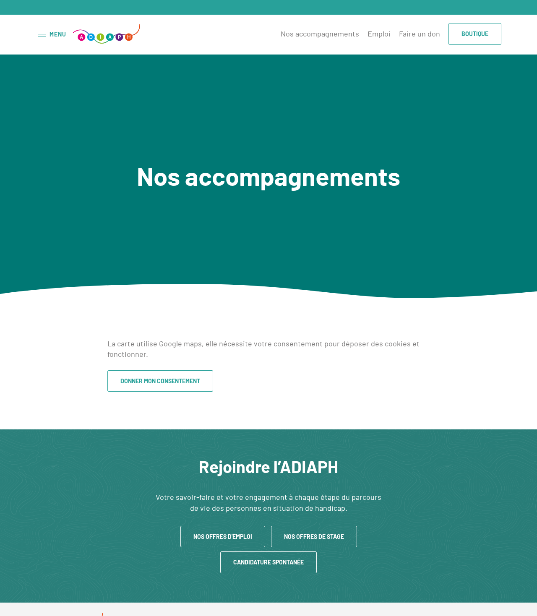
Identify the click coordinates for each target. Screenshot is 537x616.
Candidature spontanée (268, 562)
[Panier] (495, 8)
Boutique (474, 33)
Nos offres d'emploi (222, 536)
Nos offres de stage (314, 536)
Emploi (379, 33)
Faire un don (419, 33)
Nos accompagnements (320, 33)
